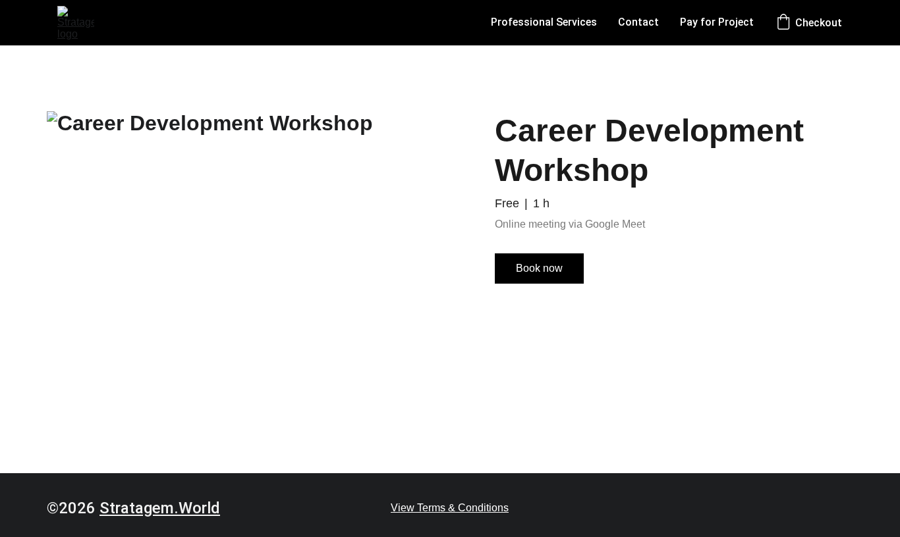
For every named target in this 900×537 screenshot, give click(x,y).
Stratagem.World (159, 508)
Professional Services (544, 22)
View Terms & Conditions (450, 507)
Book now (539, 268)
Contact (638, 22)
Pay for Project (717, 22)
